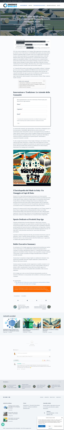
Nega (49, 426)
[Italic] (19, 356)
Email (18, 114)
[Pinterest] (36, 300)
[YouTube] (9, 397)
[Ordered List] (23, 356)
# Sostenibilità (23, 295)
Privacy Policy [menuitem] (14, 1)
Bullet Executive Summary (25, 87)
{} (30, 356)
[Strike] (22, 356)
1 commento (47, 28)
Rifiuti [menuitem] (30, 5)
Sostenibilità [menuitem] (23, 5)
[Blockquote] (26, 356)
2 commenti (10, 332)
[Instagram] (6, 397)
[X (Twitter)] (27, 300)
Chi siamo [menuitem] (4, 1)
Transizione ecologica (39, 28)
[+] (31, 356)
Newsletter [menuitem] (9, 1)
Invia (18, 123)
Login (50, 349)
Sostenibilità (33, 28)
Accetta (42, 426)
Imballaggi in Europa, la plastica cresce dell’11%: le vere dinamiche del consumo (14, 406)
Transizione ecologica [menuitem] (39, 5)
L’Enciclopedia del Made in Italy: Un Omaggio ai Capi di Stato (32, 84)
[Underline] (20, 356)
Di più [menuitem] (58, 5)
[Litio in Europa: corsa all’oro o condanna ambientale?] (52, 323)
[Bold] (18, 356)
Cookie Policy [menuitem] (20, 1)
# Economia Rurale (17, 295)
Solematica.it (26, 405)
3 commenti (50, 332)
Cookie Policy (50, 428)
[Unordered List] (25, 356)
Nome (18, 104)
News (29, 28)
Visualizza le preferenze (58, 426)
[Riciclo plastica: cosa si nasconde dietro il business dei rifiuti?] (32, 323)
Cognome (19, 109)
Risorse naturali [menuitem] (51, 5)
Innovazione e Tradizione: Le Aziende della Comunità (31, 82)
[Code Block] (27, 356)
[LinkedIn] (46, 300)
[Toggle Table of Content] (43, 81)
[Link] (29, 356)
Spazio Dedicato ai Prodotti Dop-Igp (27, 85)
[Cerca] (60, 1)
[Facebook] (18, 300)
